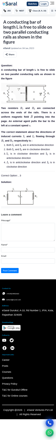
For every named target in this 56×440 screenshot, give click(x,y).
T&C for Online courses (14, 395)
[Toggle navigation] (52, 4)
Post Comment (10, 270)
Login (44, 4)
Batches (32, 4)
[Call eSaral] (50, 423)
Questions (7, 378)
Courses (6, 372)
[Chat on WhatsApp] (50, 433)
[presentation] (21, 108)
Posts (5, 366)
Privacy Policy (9, 383)
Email (3, 256)
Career (6, 360)
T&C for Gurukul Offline (14, 389)
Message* (5, 220)
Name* (4, 244)
